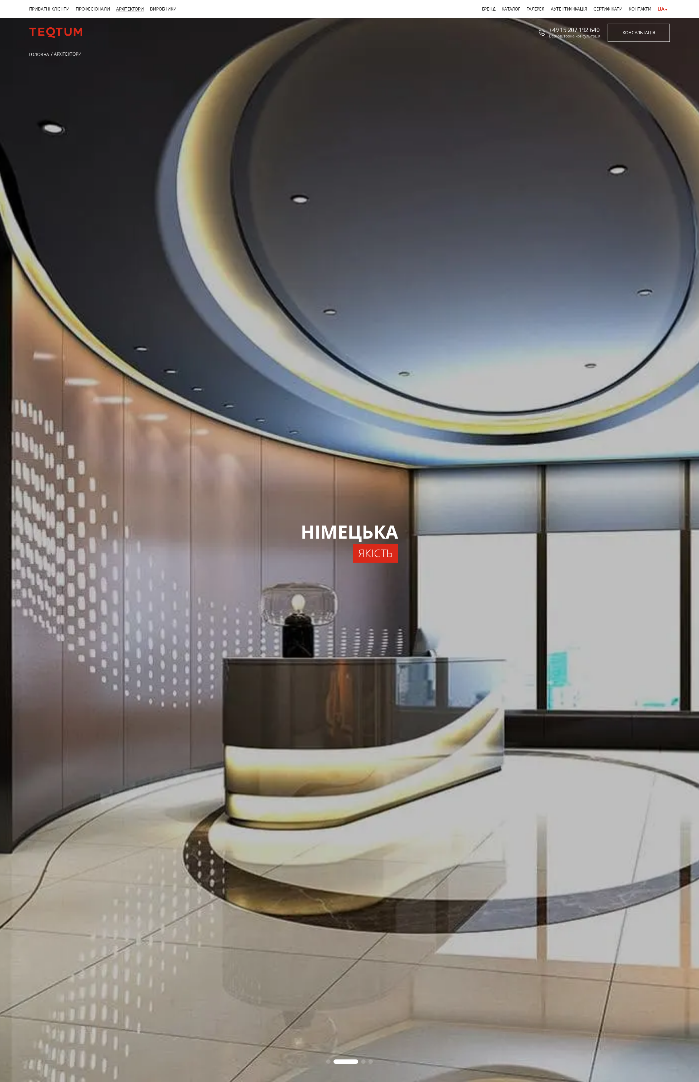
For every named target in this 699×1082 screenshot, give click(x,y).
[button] (328, 1061)
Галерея (535, 9)
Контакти (640, 9)
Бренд (488, 9)
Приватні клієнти (49, 9)
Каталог (511, 9)
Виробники (163, 9)
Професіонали (93, 9)
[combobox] (664, 9)
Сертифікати (608, 9)
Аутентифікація (569, 9)
